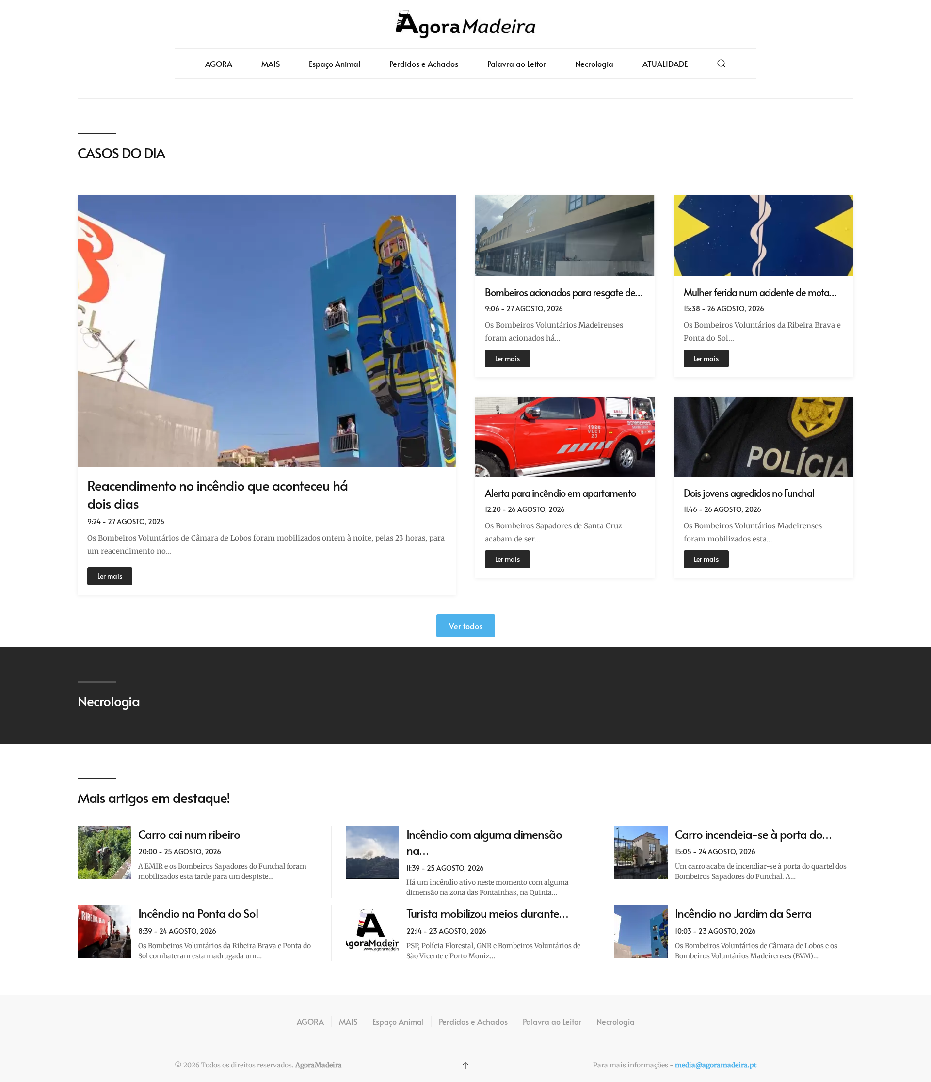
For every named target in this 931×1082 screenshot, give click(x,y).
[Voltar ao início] (465, 24)
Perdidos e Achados (423, 63)
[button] (721, 63)
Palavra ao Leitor (516, 63)
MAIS (270, 63)
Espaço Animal (334, 63)
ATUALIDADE (665, 63)
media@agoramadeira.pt (715, 1065)
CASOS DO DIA (121, 152)
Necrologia (594, 63)
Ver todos (465, 626)
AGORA (218, 63)
